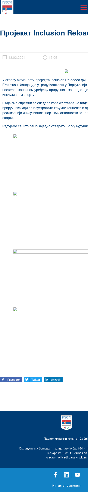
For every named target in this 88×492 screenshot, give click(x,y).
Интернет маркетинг (66, 485)
